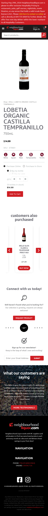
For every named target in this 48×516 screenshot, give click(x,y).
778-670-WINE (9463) (27, 463)
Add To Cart (15, 194)
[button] (3, 28)
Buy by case (19, 174)
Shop (5, 102)
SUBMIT (37, 358)
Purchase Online (14, 166)
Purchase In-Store (34, 166)
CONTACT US (27, 465)
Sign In (36, 29)
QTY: (9, 179)
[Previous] (9, 250)
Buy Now (24, 268)
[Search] (43, 35)
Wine (11, 102)
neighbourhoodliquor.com (35, 507)
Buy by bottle (17, 171)
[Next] (38, 250)
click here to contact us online (31, 14)
